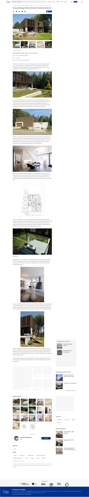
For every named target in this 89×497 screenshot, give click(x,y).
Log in (71, 1)
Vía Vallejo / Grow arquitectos (70, 383)
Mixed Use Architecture (18, 53)
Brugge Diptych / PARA (68, 440)
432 (18, 57)
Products (58, 1)
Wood (15, 449)
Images (65, 1)
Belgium (35, 53)
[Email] (22, 11)
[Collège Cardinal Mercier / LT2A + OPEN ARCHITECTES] (59, 450)
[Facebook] (14, 11)
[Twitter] (16, 11)
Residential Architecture (18, 458)
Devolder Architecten (24, 55)
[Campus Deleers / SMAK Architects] (59, 434)
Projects (49, 1)
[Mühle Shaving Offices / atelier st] (59, 346)
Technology (67, 419)
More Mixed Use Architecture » (70, 390)
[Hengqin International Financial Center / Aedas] (59, 377)
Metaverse (59, 422)
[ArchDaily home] (8, 2)
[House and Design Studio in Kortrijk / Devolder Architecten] (16, 402)
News (62, 1)
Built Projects (22, 455)
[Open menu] (82, 2)
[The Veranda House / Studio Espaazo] (59, 352)
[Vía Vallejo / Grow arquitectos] (59, 385)
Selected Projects (30, 455)
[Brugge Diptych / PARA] (59, 442)
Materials (73, 419)
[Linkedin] (19, 11)
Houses (26, 53)
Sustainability (59, 419)
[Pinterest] (25, 11)
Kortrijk (32, 458)
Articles (53, 1)
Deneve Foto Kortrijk (25, 60)
